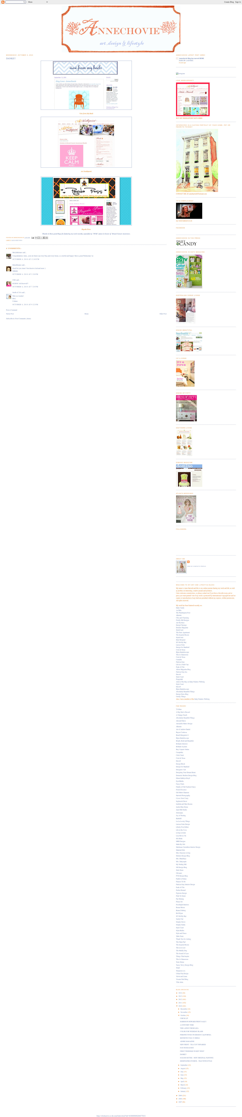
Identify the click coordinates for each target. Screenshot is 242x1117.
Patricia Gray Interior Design (185, 884)
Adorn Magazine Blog (183, 669)
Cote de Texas (180, 650)
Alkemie (179, 615)
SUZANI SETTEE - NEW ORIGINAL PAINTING (196, 1058)
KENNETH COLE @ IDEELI (190, 1038)
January (183, 1091)
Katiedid (179, 818)
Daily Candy (180, 608)
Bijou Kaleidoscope (182, 652)
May (182, 1078)
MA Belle (179, 838)
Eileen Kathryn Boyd (183, 778)
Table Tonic (180, 936)
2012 (180, 999)
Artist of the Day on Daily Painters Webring (190, 682)
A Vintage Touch (181, 715)
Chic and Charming (182, 618)
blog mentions (17, 240)
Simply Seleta (180, 925)
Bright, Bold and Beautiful (185, 741)
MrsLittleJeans (17, 252)
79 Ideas (179, 709)
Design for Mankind (182, 647)
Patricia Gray (180, 662)
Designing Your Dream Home (186, 772)
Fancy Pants (180, 784)
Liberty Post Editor (182, 827)
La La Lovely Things (183, 821)
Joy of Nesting (181, 815)
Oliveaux (179, 873)
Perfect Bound (181, 890)
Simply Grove (180, 922)
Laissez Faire (180, 645)
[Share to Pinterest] (46, 237)
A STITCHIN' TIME (187, 1025)
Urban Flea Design (182, 973)
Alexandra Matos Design (184, 723)
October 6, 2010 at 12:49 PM (25, 259)
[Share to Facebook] (44, 237)
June (182, 1075)
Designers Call (181, 770)
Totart (178, 968)
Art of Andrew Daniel (183, 729)
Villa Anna (179, 982)
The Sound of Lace (182, 953)
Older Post (163, 314)
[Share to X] (41, 237)
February (184, 1088)
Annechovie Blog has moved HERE (191, 58)
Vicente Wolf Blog (182, 979)
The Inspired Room (182, 635)
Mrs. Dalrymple (181, 861)
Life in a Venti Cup (182, 664)
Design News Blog (182, 694)
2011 (180, 1003)
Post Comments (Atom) (23, 318)
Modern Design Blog (183, 856)
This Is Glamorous (182, 655)
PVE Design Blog (182, 876)
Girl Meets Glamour (182, 792)
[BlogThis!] (38, 237)
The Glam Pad (180, 942)
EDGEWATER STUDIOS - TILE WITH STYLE (196, 1061)
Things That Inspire (182, 956)
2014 (180, 993)
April (182, 1081)
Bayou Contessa (181, 732)
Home (87, 314)
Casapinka (179, 752)
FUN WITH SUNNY (187, 1048)
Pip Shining (180, 899)
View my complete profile (196, 566)
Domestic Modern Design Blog (186, 775)
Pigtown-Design (181, 893)
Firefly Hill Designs (182, 620)
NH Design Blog (181, 867)
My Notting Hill (181, 864)
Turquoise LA (180, 971)
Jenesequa (179, 813)
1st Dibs (179, 610)
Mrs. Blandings (181, 859)
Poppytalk (179, 679)
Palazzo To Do (181, 882)
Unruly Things (181, 696)
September (184, 1065)
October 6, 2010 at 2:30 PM (25, 274)
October (183, 1015)
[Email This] (36, 237)
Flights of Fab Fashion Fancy (186, 787)
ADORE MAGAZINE (187, 1041)
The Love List (180, 948)
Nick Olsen (179, 870)
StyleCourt (179, 630)
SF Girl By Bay (181, 642)
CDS (14, 280)
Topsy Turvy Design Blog (184, 965)
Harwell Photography (183, 795)
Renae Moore (180, 907)
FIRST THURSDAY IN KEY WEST (192, 1051)
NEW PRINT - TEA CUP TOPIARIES (193, 1044)
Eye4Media (179, 781)
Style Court (180, 677)
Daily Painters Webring (202, 699)
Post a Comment (11, 310)
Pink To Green (181, 896)
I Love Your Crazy (182, 798)
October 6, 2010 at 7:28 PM (25, 287)
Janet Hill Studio (181, 810)
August (183, 1068)
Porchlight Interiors (182, 905)
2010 (180, 1006)
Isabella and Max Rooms (184, 804)
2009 (180, 1095)
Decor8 (178, 674)
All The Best (180, 623)
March (183, 1085)
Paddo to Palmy (181, 879)
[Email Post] (32, 237)
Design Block (180, 764)
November (184, 1012)
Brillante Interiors (182, 744)
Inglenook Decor (181, 801)
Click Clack (180, 755)
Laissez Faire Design (183, 824)
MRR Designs (180, 841)
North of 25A (16, 292)
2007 (180, 1102)
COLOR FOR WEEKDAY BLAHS (191, 1031)
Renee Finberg (181, 910)
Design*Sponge (181, 625)
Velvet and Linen (181, 976)
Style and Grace (181, 933)
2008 (180, 1099)
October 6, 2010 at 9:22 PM (25, 304)
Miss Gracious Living (183, 853)
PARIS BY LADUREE (186, 60)
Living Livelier (181, 833)
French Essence (181, 790)
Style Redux (180, 930)
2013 (180, 996)
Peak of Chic (180, 667)
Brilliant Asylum (181, 747)
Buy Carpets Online (182, 749)
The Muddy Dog (181, 950)
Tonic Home (180, 962)
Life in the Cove (181, 830)
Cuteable (179, 659)
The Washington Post (183, 613)
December (184, 1009)
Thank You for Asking (183, 939)
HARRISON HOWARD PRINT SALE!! (193, 1021)
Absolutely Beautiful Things (185, 691)
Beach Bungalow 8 (182, 735)
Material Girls (180, 850)
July (182, 1072)
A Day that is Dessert (183, 712)
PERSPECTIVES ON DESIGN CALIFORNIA (195, 1035)
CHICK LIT (184, 1018)
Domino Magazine (182, 627)
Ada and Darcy (181, 721)
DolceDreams (16, 265)
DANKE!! (183, 1054)
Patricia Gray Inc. (182, 672)
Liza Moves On (181, 836)
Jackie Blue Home (182, 807)
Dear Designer (180, 640)
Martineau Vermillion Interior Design (188, 847)
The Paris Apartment (183, 632)
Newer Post (10, 314)
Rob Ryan (179, 913)
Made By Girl (180, 844)
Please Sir (179, 902)
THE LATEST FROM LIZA (189, 1028)
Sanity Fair (179, 919)
